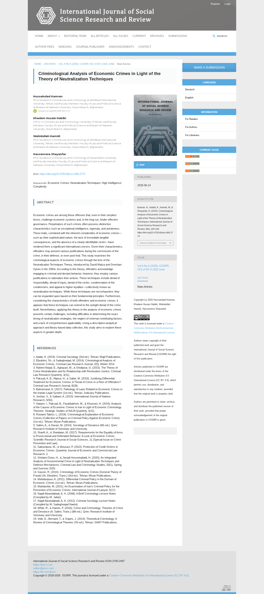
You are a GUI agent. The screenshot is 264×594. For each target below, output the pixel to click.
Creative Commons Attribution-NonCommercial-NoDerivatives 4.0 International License (154, 328)
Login (227, 3)
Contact (144, 46)
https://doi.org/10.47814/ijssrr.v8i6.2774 (62, 173)
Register (215, 3)
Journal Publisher (90, 46)
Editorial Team (75, 35)
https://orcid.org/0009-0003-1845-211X (54, 111)
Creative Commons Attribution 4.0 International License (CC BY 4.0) (148, 575)
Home (39, 35)
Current (139, 35)
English (189, 97)
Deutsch (189, 89)
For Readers (191, 119)
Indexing (65, 46)
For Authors (191, 127)
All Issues (120, 35)
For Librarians (192, 135)
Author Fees (44, 46)
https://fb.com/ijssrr (44, 571)
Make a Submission (209, 67)
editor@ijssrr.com (43, 568)
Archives (157, 35)
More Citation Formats (153, 242)
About (53, 35)
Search (221, 36)
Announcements (121, 46)
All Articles (100, 35)
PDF (142, 164)
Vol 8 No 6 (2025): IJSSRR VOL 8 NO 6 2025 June (86, 64)
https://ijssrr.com (43, 564)
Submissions (177, 35)
